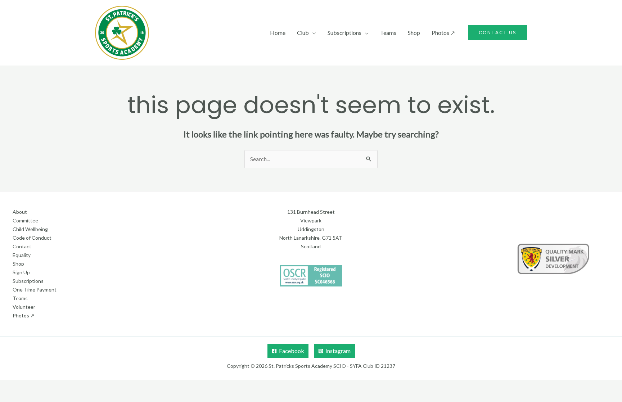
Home (277, 32)
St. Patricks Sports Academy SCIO (307, 366)
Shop (414, 32)
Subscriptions (344, 32)
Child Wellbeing (30, 229)
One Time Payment (35, 289)
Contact (22, 246)
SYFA (356, 366)
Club (303, 32)
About (20, 212)
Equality (22, 255)
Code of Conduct (32, 238)
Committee (25, 220)
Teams (388, 32)
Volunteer (24, 307)
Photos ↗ (443, 32)
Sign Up (21, 272)
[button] (497, 32)
